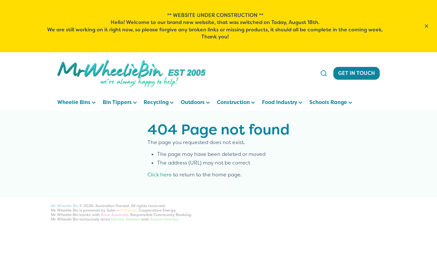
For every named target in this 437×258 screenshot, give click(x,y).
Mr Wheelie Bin (64, 205)
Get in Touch (356, 73)
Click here (159, 174)
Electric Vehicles (125, 219)
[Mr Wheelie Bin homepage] (184, 73)
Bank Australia (114, 214)
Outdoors (193, 102)
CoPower (128, 210)
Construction (234, 102)
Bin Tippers (118, 102)
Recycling (157, 102)
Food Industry (280, 102)
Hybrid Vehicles (163, 219)
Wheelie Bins (74, 102)
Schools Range (328, 102)
